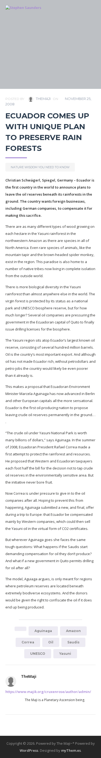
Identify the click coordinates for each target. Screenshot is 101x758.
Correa (28, 642)
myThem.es (71, 750)
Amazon (73, 631)
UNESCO (37, 654)
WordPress (29, 750)
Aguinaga (43, 631)
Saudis (73, 642)
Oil (50, 642)
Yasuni (65, 654)
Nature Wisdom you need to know (40, 167)
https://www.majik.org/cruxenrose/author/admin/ (48, 691)
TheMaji (43, 98)
